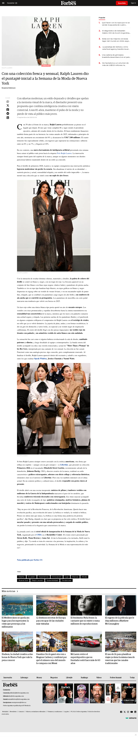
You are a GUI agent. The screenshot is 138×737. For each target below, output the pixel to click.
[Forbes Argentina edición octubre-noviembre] (113, 693)
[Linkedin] (8, 118)
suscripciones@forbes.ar (19, 702)
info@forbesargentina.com (16, 696)
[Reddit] (8, 114)
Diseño (21, 577)
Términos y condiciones (54, 711)
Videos (99, 677)
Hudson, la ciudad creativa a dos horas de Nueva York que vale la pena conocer (17, 657)
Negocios (54, 677)
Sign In (133, 3)
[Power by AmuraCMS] (130, 718)
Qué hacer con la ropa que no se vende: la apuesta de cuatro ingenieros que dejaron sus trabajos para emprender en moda (116, 24)
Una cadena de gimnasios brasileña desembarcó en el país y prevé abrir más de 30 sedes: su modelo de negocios (116, 56)
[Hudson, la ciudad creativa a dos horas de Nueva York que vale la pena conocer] (17, 642)
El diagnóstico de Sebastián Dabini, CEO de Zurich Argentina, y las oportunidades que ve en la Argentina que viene (116, 32)
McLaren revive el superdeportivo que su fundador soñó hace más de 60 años (85, 658)
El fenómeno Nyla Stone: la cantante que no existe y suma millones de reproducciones (85, 621)
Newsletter (13, 711)
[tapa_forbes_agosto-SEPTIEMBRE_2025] (128, 693)
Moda (84, 577)
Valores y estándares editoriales (35, 711)
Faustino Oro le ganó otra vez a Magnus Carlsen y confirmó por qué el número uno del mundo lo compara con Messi (51, 658)
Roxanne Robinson (9, 88)
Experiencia (43, 577)
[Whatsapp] (8, 102)
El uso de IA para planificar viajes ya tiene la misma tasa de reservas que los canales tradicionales (120, 658)
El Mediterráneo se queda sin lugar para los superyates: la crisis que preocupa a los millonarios (15, 622)
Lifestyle (69, 677)
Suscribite (122, 3)
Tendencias (66, 580)
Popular (102, 18)
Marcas (75, 577)
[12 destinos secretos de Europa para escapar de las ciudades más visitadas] (51, 605)
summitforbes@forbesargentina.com (19, 699)
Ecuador (31, 577)
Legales (66, 711)
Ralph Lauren (37, 580)
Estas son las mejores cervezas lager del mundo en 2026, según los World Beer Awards (116, 40)
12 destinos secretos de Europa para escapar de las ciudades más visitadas (51, 621)
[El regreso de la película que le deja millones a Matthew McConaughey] (120, 605)
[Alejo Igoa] (81, 693)
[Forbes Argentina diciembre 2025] (97, 693)
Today (132, 677)
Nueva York (23, 580)
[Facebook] (8, 110)
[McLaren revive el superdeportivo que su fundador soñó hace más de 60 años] (86, 642)
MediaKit (5, 711)
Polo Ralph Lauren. (65, 153)
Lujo (66, 577)
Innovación (56, 577)
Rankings (84, 677)
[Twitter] (8, 106)
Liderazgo (24, 677)
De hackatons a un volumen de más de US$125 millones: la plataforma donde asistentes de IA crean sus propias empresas (115, 64)
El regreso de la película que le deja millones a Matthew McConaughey (119, 621)
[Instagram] (128, 712)
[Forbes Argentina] (69, 3)
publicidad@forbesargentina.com (19, 693)
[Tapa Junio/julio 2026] (50, 693)
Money (39, 677)
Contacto (21, 711)
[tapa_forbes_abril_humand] (66, 693)
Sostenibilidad (52, 580)
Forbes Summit (115, 677)
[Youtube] (131, 712)
